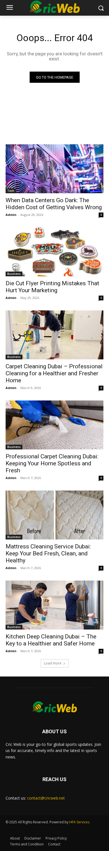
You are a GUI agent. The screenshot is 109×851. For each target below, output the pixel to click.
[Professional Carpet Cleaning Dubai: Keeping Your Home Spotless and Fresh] (54, 424)
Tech (10, 191)
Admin (11, 215)
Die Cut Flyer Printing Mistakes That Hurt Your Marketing (52, 287)
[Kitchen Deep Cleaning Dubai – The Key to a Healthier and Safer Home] (54, 605)
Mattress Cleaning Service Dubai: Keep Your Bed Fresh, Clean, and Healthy (48, 553)
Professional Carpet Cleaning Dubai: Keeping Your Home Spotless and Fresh (52, 463)
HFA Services (79, 822)
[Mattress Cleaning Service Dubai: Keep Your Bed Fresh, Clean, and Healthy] (54, 515)
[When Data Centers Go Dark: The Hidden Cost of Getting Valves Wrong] (54, 168)
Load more (52, 663)
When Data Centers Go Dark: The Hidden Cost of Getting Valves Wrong (54, 204)
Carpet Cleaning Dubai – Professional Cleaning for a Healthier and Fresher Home (54, 373)
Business (14, 274)
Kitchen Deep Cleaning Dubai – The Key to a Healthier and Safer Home (51, 640)
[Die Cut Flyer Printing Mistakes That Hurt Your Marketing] (54, 251)
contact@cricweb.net (46, 798)
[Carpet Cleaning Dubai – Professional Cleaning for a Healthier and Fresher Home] (54, 334)
